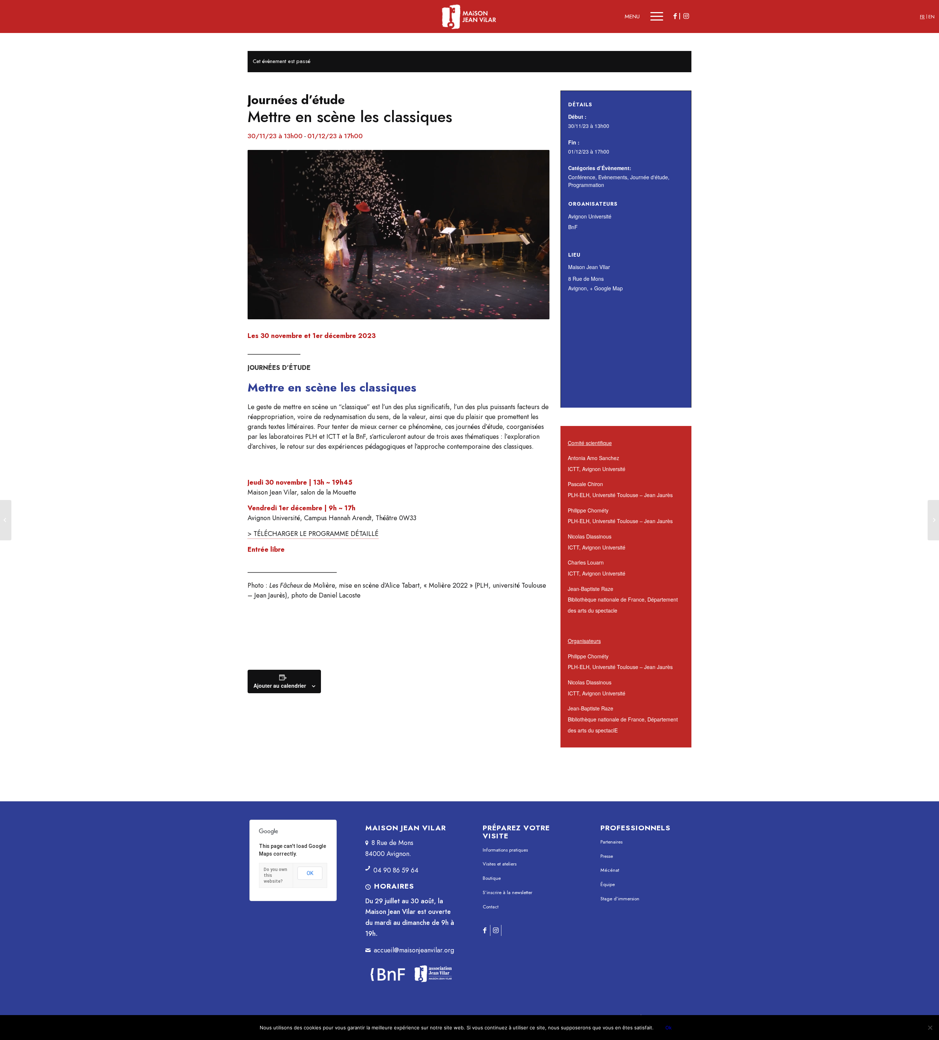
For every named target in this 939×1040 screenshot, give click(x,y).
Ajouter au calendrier (279, 685)
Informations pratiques (505, 849)
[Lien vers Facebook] (674, 16)
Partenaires (611, 841)
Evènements (612, 177)
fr (922, 16)
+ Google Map (606, 288)
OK (310, 873)
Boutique (492, 878)
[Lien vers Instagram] (685, 16)
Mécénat (609, 870)
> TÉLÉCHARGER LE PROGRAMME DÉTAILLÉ (313, 534)
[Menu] (651, 16)
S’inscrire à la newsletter (507, 892)
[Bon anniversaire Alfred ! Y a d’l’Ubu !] (933, 520)
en (931, 16)
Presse (606, 856)
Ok (668, 1027)
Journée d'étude (649, 177)
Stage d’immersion (619, 898)
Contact (490, 906)
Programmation (586, 184)
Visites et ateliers (499, 863)
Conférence (581, 177)
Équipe (607, 884)
